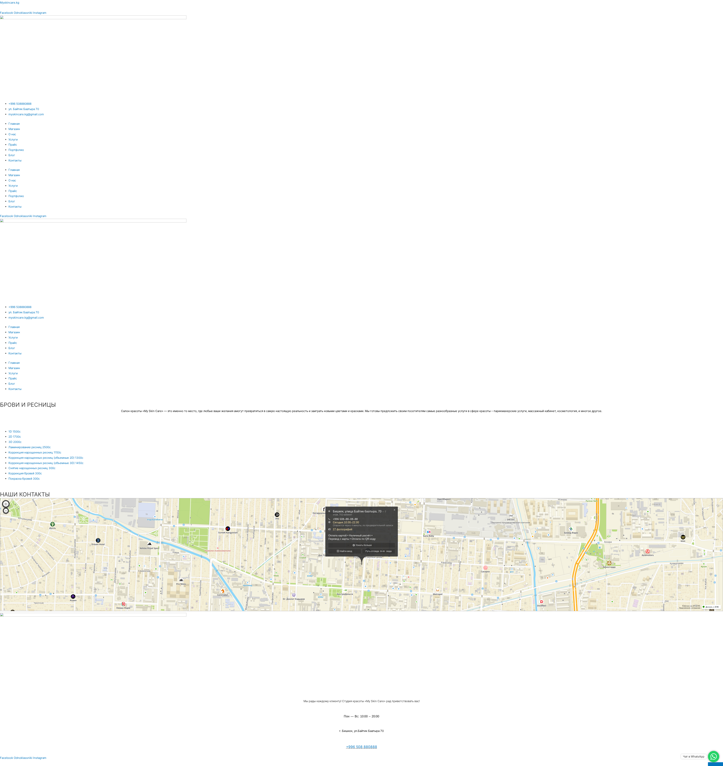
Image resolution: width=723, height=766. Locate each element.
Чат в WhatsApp (693, 756)
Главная (14, 123)
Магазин (14, 129)
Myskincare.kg (9, 2)
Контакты (14, 160)
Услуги (13, 139)
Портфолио (16, 150)
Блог (11, 155)
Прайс (12, 144)
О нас (12, 134)
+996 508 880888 (361, 747)
